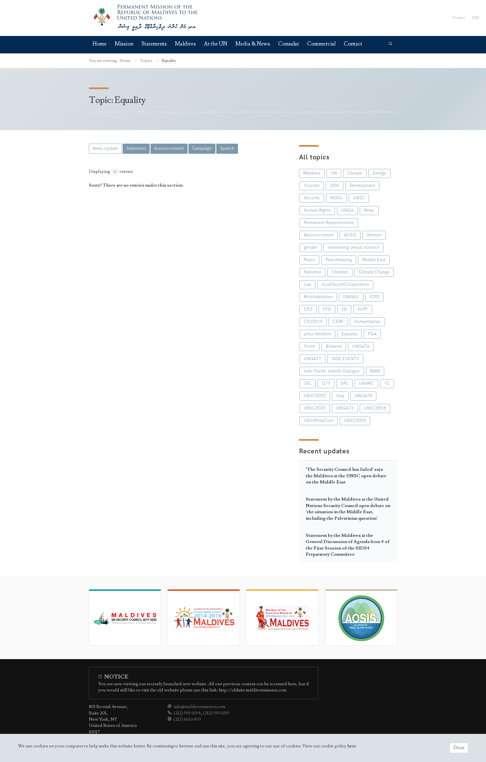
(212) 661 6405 (187, 719)
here (351, 746)
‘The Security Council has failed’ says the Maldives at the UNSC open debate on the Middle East (346, 476)
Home (100, 44)
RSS (475, 17)
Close (458, 747)
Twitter (458, 17)
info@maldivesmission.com (199, 706)
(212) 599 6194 (187, 713)
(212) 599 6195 (216, 713)
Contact (353, 44)
